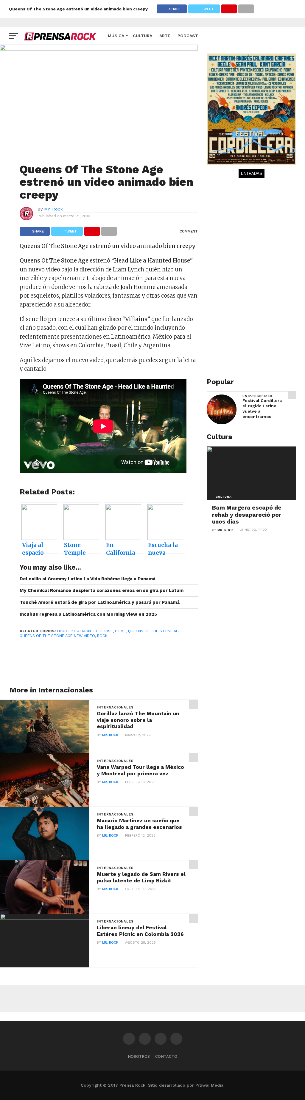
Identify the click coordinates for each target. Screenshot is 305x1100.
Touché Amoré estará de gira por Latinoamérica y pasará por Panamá (100, 602)
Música (116, 35)
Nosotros (139, 1056)
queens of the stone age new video (57, 636)
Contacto (166, 1056)
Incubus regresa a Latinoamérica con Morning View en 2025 (88, 614)
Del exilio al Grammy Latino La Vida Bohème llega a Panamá (87, 579)
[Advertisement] (251, 279)
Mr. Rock (53, 209)
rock (102, 636)
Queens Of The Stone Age (154, 631)
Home (120, 631)
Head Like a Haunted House (85, 631)
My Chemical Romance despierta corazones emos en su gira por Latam (101, 590)
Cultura (142, 35)
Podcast (188, 35)
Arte (164, 35)
